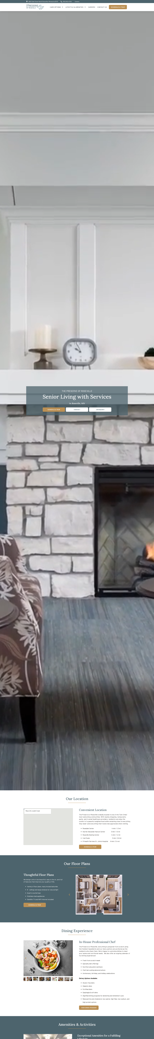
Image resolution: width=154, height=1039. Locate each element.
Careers (91, 7)
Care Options (55, 7)
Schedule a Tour (118, 7)
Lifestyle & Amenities (74, 7)
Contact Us (102, 7)
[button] (69, 894)
